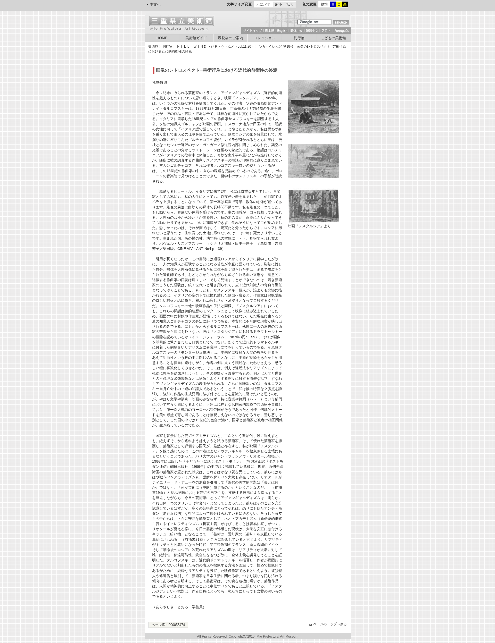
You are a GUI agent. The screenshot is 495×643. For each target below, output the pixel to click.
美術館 (153, 46)
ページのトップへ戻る (330, 624)
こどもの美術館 (333, 38)
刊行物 (299, 38)
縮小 (278, 4)
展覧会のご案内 (230, 38)
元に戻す (263, 4)
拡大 (290, 4)
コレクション (265, 38)
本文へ (155, 4)
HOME (161, 38)
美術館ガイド (196, 38)
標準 (324, 4)
